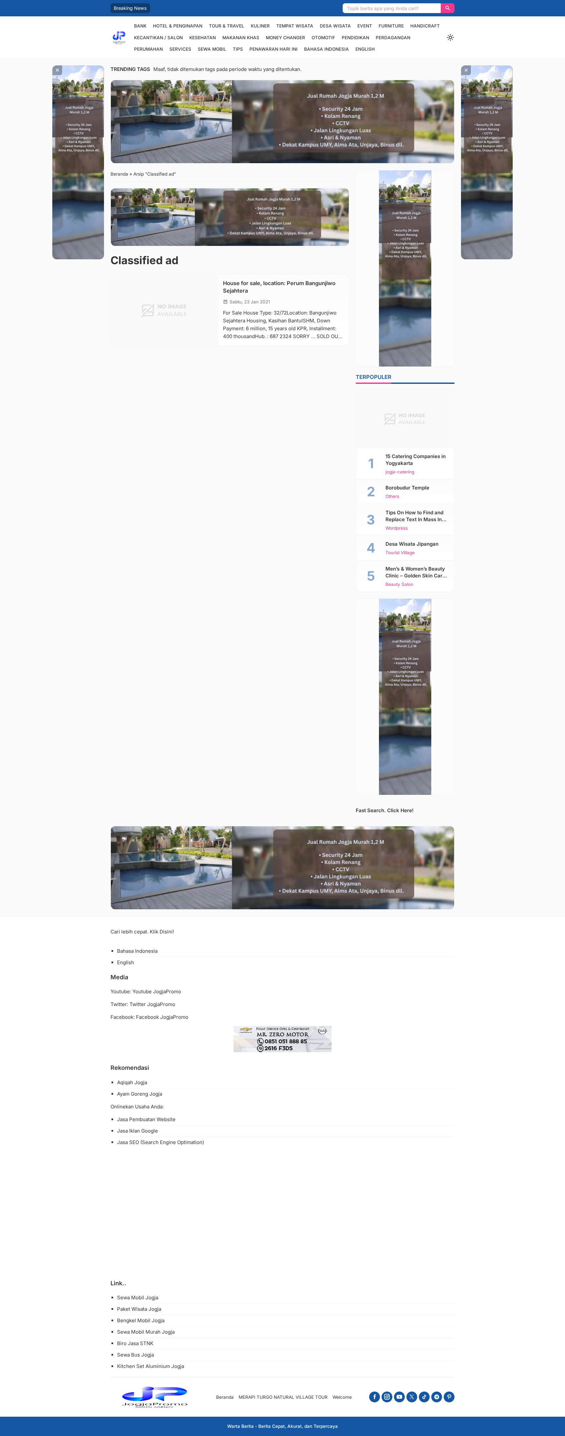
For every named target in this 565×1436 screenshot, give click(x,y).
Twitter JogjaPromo (152, 1004)
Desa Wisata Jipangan (411, 544)
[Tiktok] (424, 1397)
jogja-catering (399, 472)
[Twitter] (411, 1397)
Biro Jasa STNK (135, 1343)
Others (392, 496)
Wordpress (396, 528)
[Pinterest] (449, 1397)
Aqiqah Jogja (132, 1082)
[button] (447, 8)
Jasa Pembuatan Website (146, 1119)
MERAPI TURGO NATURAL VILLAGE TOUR (283, 1397)
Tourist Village (400, 553)
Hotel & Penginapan (177, 25)
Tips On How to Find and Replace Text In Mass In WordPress (414, 519)
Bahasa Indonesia (326, 49)
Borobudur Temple (407, 488)
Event (364, 25)
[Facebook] (374, 1397)
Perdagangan (393, 37)
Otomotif (323, 37)
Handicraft (425, 25)
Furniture (391, 25)
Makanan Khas (240, 37)
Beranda (225, 1397)
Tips (238, 49)
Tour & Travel (226, 25)
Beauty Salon (399, 584)
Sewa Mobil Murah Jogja (146, 1332)
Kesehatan (202, 37)
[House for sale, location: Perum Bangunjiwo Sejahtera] (164, 310)
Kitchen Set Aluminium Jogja (150, 1366)
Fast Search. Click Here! (385, 810)
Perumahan (148, 49)
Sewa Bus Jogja (135, 1355)
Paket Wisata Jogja (139, 1309)
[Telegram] (436, 1397)
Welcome (342, 1397)
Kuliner (260, 25)
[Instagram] (387, 1397)
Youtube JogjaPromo (156, 991)
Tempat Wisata (294, 25)
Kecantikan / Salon (158, 37)
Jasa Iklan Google (137, 1131)
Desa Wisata (335, 25)
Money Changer (285, 37)
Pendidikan (355, 37)
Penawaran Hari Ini (273, 49)
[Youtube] (399, 1397)
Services (180, 49)
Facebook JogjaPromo (162, 1017)
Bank (140, 25)
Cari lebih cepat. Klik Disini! (142, 932)
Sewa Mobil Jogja (137, 1297)
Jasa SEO (128, 1142)
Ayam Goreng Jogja (139, 1094)
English (365, 49)
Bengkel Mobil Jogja (140, 1320)
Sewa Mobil (212, 49)
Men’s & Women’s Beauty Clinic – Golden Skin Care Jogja (415, 576)
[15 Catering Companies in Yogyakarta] (405, 418)
